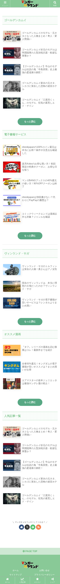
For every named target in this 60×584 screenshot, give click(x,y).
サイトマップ (15, 574)
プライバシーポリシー (44, 574)
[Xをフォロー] (27, 527)
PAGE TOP (31, 551)
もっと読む (30, 121)
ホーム (16, 570)
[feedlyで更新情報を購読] (32, 527)
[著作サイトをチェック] (21, 527)
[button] (54, 436)
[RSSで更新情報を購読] (38, 527)
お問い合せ (44, 570)
